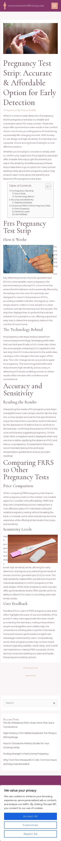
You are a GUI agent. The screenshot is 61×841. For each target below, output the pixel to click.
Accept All (30, 816)
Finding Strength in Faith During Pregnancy (26, 753)
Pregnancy (10, 110)
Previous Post (30, 668)
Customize (30, 825)
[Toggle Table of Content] (46, 186)
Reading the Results (23, 203)
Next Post (30, 675)
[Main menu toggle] (54, 6)
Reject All (31, 834)
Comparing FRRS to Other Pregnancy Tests (30, 206)
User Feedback (21, 214)
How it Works (20, 194)
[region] (30, 813)
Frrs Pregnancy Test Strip (22, 191)
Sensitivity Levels (22, 212)
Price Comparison (22, 209)
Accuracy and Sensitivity (22, 199)
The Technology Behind (24, 197)
